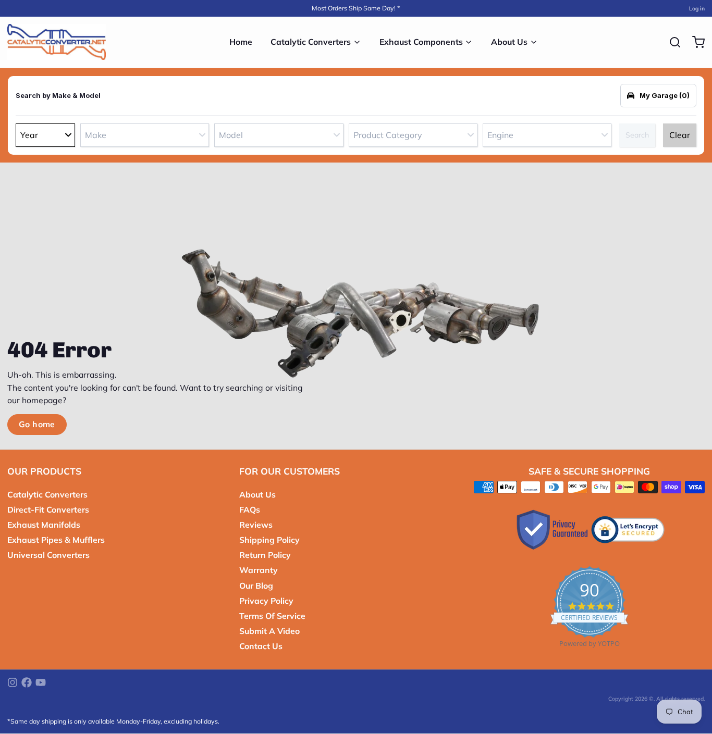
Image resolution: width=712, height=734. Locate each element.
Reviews (256, 524)
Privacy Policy (266, 600)
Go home (37, 424)
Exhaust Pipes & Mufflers (56, 539)
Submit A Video (269, 631)
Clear (679, 135)
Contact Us (261, 646)
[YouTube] (40, 682)
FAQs (249, 509)
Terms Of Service (272, 616)
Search (637, 135)
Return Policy (265, 555)
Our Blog (256, 585)
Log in (697, 8)
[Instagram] (12, 682)
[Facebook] (26, 682)
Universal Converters (48, 555)
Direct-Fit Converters (48, 509)
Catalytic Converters (311, 41)
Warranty (258, 570)
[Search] (671, 42)
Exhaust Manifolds (43, 524)
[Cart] (695, 42)
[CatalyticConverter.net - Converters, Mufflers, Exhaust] (56, 42)
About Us (509, 41)
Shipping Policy (269, 539)
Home (240, 41)
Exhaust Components (421, 41)
